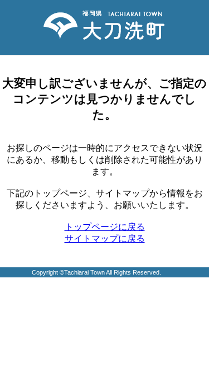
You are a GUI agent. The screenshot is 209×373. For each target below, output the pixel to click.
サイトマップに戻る (105, 238)
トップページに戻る (105, 227)
